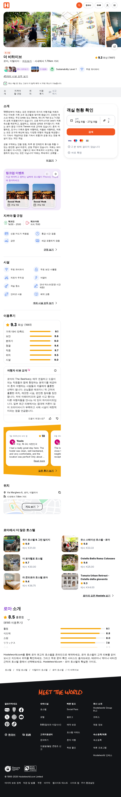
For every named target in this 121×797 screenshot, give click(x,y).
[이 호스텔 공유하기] (114, 46)
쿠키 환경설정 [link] (87, 783)
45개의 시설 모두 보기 (16, 76)
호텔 (42, 717)
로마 (6, 61)
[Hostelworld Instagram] (14, 717)
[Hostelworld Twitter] (7, 717)
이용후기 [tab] (41, 92)
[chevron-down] (28, 619)
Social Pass (72, 709)
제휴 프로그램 (100, 747)
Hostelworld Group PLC (102, 709)
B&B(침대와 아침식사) (50, 724)
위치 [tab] (30, 92)
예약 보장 (71, 724)
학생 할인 (71, 747)
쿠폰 (39, 783)
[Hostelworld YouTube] (21, 717)
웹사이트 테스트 (60, 783)
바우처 (47, 783)
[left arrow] (47, 174)
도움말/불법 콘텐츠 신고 (50, 747)
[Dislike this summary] (57, 418)
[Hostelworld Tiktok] (14, 724)
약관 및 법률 (29, 783)
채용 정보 (97, 724)
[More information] (55, 370)
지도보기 (27, 61)
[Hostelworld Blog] (7, 710)
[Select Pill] (79, 5)
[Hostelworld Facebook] (21, 710)
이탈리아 (14, 61)
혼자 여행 (71, 740)
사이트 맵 (74, 783)
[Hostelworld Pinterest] (7, 724)
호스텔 (7, 53)
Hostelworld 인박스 (102, 755)
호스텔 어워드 (73, 732)
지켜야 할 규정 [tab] (17, 92)
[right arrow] (55, 174)
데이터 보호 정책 (13, 783)
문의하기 (44, 740)
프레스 (96, 717)
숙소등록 (97, 740)
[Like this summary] (50, 418)
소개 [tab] (5, 92)
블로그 (70, 717)
